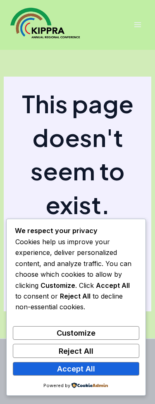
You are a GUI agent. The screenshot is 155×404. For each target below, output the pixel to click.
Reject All (76, 350)
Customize (76, 332)
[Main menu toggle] (137, 25)
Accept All (76, 368)
